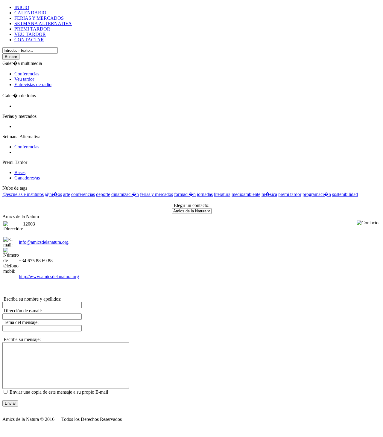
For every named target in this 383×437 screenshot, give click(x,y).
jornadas (205, 194)
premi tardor (289, 194)
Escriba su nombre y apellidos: (31, 299)
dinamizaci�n (125, 194)
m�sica (269, 194)
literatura (222, 194)
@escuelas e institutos (23, 194)
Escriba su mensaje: (21, 339)
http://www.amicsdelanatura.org (49, 276)
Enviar (10, 403)
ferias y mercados (156, 194)
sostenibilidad (345, 194)
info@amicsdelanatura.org (44, 242)
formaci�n (185, 194)
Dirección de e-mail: (22, 310)
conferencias (83, 194)
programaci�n (317, 194)
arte (66, 194)
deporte (103, 194)
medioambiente (246, 194)
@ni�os (53, 194)
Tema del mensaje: (20, 322)
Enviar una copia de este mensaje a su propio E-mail (59, 392)
